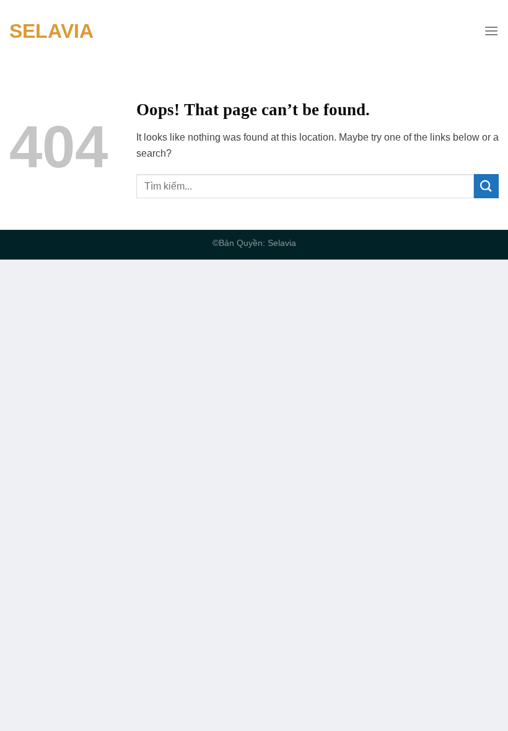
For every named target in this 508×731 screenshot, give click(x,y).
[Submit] (486, 186)
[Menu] (491, 30)
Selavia (51, 31)
